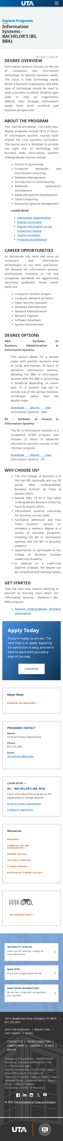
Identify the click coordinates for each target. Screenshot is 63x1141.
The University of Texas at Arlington (35, 1102)
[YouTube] (45, 1095)
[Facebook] (18, 1095)
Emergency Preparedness (19, 1058)
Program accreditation (32, 239)
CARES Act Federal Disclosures (20, 1085)
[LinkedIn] (25, 1095)
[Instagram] (31, 1095)
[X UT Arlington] (38, 1095)
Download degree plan (31, 407)
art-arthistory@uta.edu (20, 756)
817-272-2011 (12, 1022)
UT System (23, 1076)
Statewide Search (35, 1080)
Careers (35, 1045)
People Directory (39, 1041)
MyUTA (11, 1049)
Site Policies (38, 1069)
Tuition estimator (29, 235)
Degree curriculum (29, 222)
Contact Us (15, 1041)
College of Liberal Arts (20, 809)
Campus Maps (16, 1045)
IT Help (49, 1045)
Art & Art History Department (24, 803)
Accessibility (22, 1069)
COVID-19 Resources (32, 1087)
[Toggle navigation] (57, 3)
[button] (31, 669)
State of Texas (39, 1076)
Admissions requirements (34, 218)
